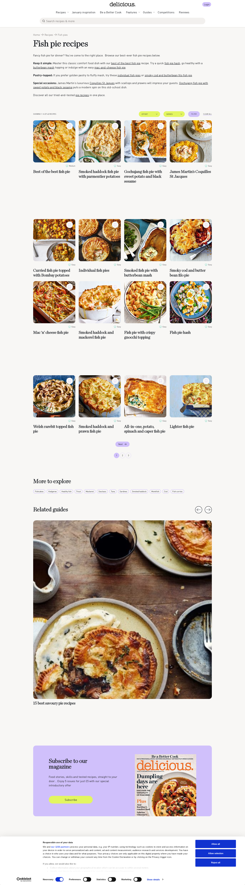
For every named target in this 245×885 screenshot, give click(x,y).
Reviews (184, 12)
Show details (153, 879)
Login (206, 4)
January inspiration (83, 12)
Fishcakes (39, 491)
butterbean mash (43, 67)
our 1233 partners (60, 847)
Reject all (215, 862)
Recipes (61, 12)
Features (131, 12)
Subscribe (71, 800)
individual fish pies (129, 75)
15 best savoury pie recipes (54, 703)
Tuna (113, 491)
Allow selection (215, 853)
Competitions (166, 12)
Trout (78, 491)
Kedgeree (52, 491)
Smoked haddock (139, 491)
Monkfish (155, 491)
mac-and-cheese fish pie (109, 67)
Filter (194, 114)
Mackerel (90, 491)
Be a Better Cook (111, 12)
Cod (165, 491)
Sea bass (102, 491)
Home (36, 34)
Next (120, 444)
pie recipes (82, 95)
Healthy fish (66, 491)
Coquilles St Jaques (102, 83)
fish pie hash (172, 63)
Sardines (123, 491)
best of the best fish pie (125, 63)
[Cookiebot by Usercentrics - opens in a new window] (24, 879)
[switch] (87, 879)
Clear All (207, 114)
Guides (147, 12)
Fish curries (177, 491)
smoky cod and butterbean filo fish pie (168, 75)
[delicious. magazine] (122, 4)
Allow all (215, 844)
